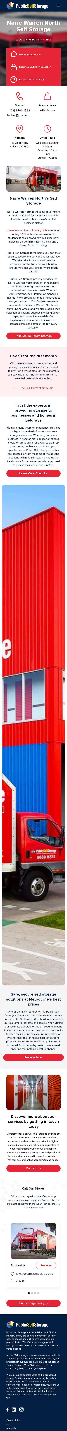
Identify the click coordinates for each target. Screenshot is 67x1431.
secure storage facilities (39, 1335)
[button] (59, 5)
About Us (11, 1428)
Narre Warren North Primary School (28, 230)
